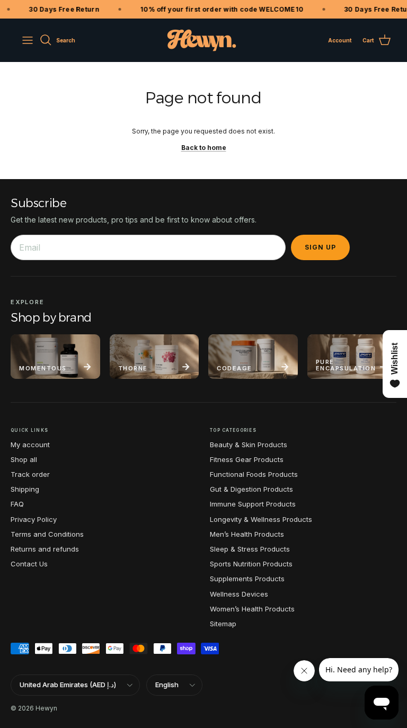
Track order (30, 474)
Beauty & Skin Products (248, 444)
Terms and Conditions (47, 534)
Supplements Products (247, 578)
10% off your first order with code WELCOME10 (217, 9)
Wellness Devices (239, 594)
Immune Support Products (253, 504)
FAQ (17, 504)
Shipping (25, 489)
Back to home (203, 148)
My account (30, 444)
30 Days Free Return (60, 9)
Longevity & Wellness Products (261, 519)
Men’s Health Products (247, 534)
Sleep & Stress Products (250, 549)
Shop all (24, 459)
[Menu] (27, 40)
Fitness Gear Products (247, 459)
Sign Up (320, 247)
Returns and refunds (45, 549)
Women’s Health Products (252, 609)
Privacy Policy (34, 519)
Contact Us (29, 564)
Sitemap (223, 623)
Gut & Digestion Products (251, 489)
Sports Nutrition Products (251, 564)
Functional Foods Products (254, 474)
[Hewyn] (201, 40)
